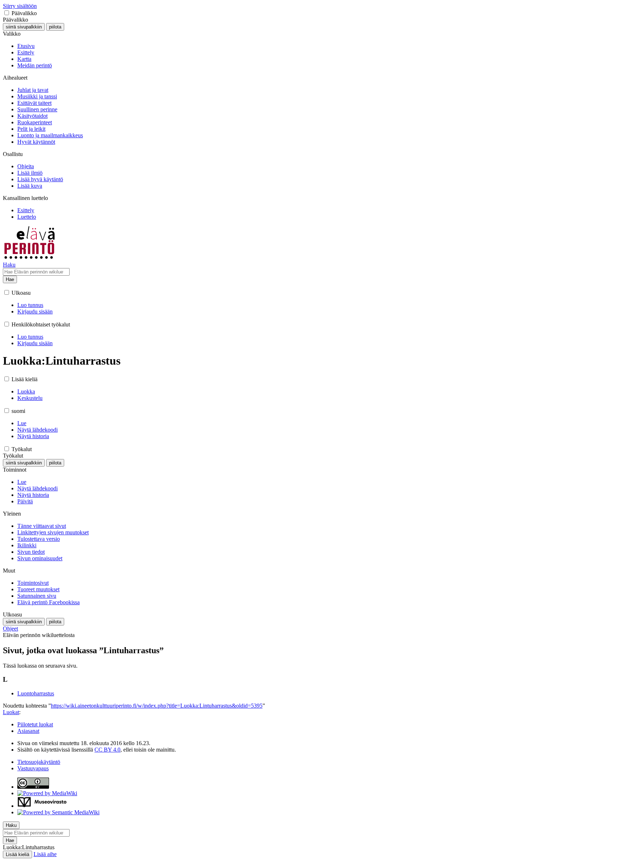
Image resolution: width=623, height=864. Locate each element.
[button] (6, 12)
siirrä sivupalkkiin (24, 27)
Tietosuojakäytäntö (38, 762)
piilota (55, 27)
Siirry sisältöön (20, 6)
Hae (10, 279)
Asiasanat (28, 731)
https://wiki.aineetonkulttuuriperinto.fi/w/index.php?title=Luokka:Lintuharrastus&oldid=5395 (156, 706)
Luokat (11, 712)
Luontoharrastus (35, 693)
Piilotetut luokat (35, 724)
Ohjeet (10, 628)
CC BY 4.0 (107, 750)
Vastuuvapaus (33, 768)
